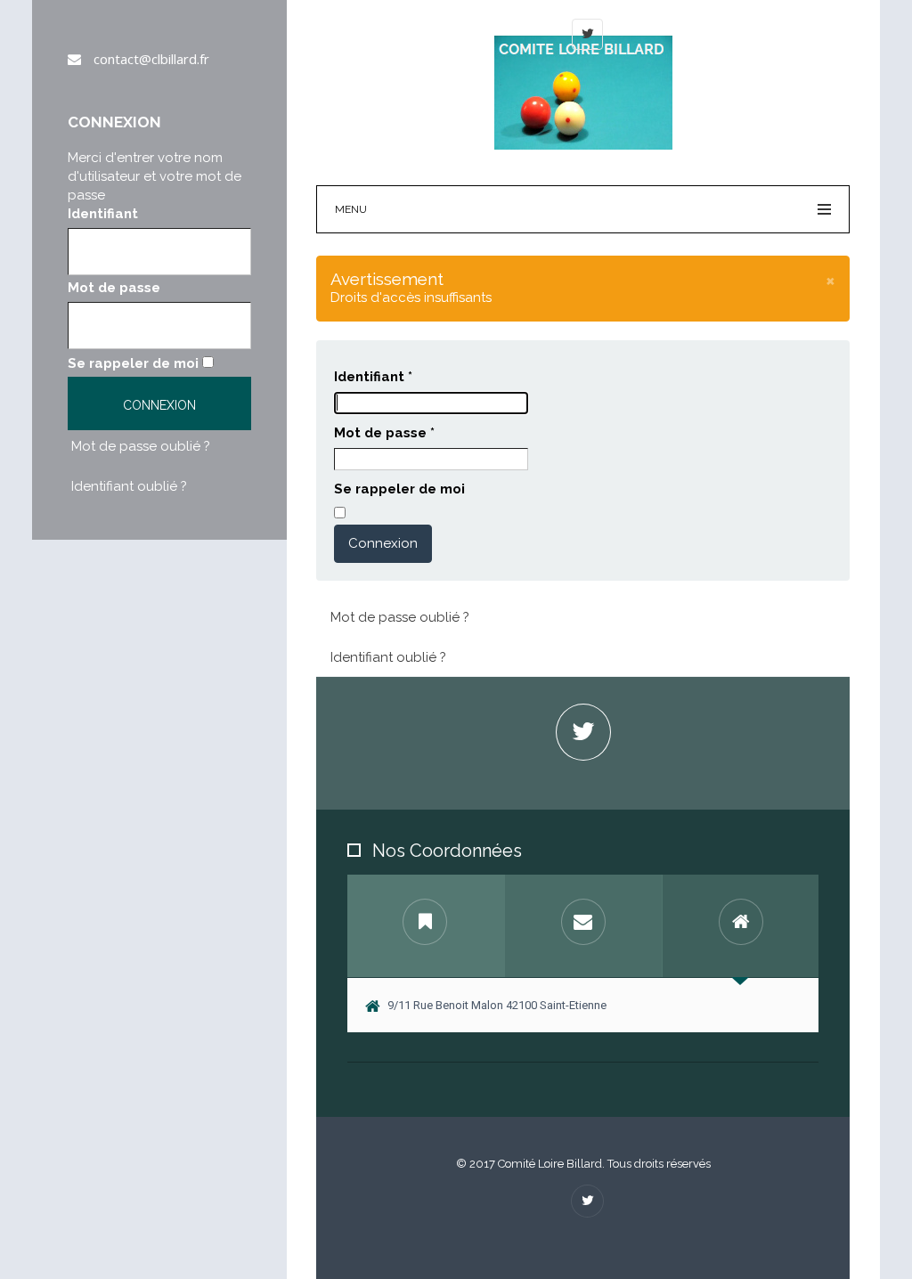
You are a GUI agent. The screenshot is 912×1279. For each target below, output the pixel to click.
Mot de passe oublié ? (140, 446)
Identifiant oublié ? (129, 486)
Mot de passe (114, 288)
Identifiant (103, 214)
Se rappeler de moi (133, 363)
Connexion (383, 543)
